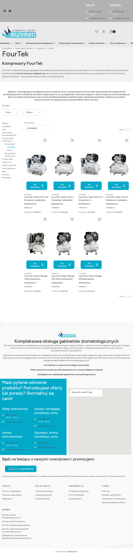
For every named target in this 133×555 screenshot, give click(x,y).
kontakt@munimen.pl (47, 447)
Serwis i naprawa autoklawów (16, 525)
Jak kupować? (75, 498)
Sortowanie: (29, 123)
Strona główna (7, 48)
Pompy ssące (7, 159)
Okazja (5, 123)
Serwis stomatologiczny (13, 521)
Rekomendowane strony (113, 502)
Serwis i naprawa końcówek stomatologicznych (15, 530)
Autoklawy (6, 126)
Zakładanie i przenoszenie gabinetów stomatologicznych (16, 536)
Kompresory (41, 48)
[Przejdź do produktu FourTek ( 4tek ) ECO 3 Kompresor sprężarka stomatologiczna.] (64, 164)
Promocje (6, 177)
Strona (121, 129)
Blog (4, 171)
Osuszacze (6, 162)
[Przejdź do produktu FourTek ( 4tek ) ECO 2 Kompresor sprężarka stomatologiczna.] (118, 164)
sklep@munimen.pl (97, 18)
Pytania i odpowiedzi (12, 495)
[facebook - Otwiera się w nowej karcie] (4, 11)
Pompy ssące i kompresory (24, 48)
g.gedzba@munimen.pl (15, 449)
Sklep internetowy (65, 552)
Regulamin (7, 498)
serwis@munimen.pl (121, 18)
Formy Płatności (76, 495)
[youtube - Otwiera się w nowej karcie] (9, 11)
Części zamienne (9, 165)
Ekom (9, 150)
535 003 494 (11, 415)
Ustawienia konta (43, 495)
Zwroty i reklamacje (11, 491)
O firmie (105, 491)
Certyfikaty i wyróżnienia (113, 498)
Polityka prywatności (79, 491)
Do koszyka (35, 186)
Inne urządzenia (8, 168)
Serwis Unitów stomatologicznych (11, 516)
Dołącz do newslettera (20, 468)
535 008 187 (43, 443)
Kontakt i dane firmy (111, 495)
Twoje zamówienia (44, 491)
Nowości (5, 174)
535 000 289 (95, 11)
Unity (4, 129)
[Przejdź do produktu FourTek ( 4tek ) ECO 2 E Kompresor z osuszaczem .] (91, 164)
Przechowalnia (42, 498)
